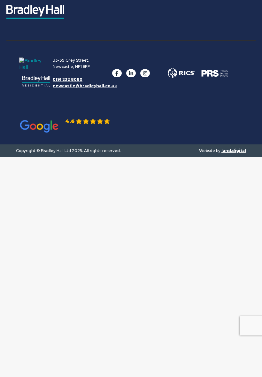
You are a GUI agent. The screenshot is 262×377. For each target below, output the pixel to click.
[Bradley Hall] (35, 16)
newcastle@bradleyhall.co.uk (85, 85)
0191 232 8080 (67, 79)
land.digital (233, 150)
